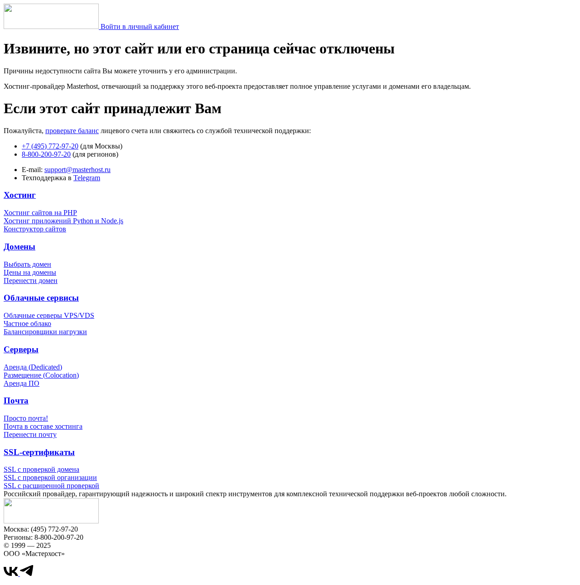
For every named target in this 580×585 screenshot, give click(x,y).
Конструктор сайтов (35, 229)
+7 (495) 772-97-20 (50, 146)
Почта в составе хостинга (43, 426)
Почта (16, 400)
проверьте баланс (72, 130)
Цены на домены (30, 272)
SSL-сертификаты (39, 452)
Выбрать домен (27, 264)
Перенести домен (31, 280)
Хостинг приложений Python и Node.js (63, 221)
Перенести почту (30, 434)
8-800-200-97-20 (46, 154)
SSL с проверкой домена (41, 469)
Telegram (86, 178)
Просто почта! (26, 418)
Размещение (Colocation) (41, 375)
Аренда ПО (21, 383)
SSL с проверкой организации (50, 477)
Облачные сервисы (41, 297)
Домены (19, 246)
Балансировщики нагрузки (45, 332)
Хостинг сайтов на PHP (40, 212)
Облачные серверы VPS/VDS (49, 315)
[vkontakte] (12, 573)
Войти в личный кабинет (140, 26)
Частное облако (27, 323)
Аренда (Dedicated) (33, 367)
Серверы (21, 349)
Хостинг (20, 195)
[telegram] (27, 573)
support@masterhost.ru (77, 169)
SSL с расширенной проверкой (51, 485)
